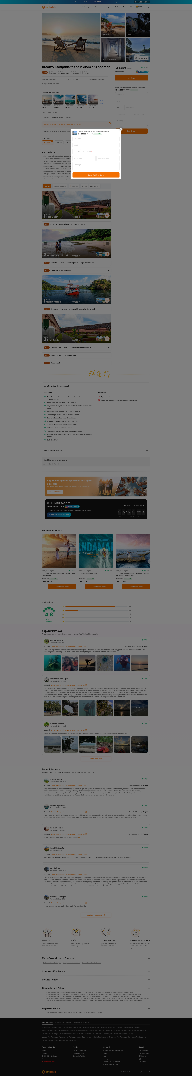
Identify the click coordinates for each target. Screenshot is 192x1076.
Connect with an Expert (96, 175)
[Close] (121, 129)
